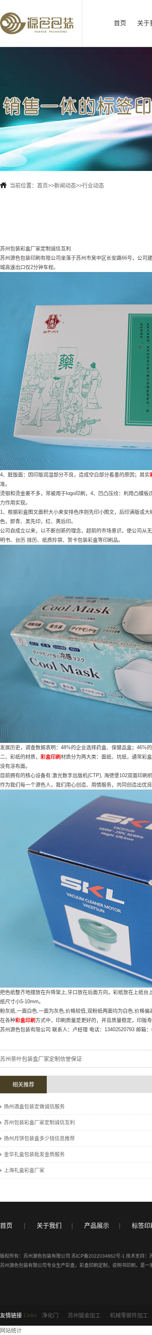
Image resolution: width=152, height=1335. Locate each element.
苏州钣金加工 (84, 1315)
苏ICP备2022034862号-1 (98, 1256)
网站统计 (11, 1330)
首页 (120, 23)
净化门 (50, 1315)
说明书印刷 (124, 1265)
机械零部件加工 (129, 1315)
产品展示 (96, 1225)
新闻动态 (65, 185)
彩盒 (70, 1265)
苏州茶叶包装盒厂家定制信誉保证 (41, 1059)
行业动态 (93, 185)
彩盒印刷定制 (94, 1265)
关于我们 (49, 1225)
